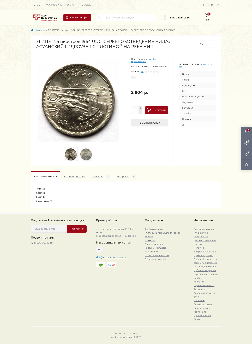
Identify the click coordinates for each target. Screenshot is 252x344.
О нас (36, 5)
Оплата (71, 5)
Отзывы (86, 5)
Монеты (40, 30)
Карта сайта (200, 312)
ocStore (133, 333)
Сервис (198, 278)
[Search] (100, 17)
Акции (197, 319)
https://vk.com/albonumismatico (99, 249)
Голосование (201, 236)
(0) (142, 71)
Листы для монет (154, 244)
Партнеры (199, 300)
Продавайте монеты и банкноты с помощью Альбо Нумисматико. (205, 263)
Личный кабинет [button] (210, 5)
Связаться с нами (203, 304)
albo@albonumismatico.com (111, 257)
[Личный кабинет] (246, 164)
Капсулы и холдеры (155, 248)
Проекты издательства (157, 255)
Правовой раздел (203, 255)
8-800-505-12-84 (180, 17)
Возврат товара (202, 308)
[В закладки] (202, 44)
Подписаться (77, 228)
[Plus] (140, 108)
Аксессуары (151, 251)
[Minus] (140, 112)
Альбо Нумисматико (143, 60)
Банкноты (150, 240)
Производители (202, 315)
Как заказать (54, 5)
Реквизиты (199, 289)
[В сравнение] (212, 44)
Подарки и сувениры (156, 259)
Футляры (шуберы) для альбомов (163, 233)
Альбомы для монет (155, 229)
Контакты (199, 281)
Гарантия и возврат (204, 285)
